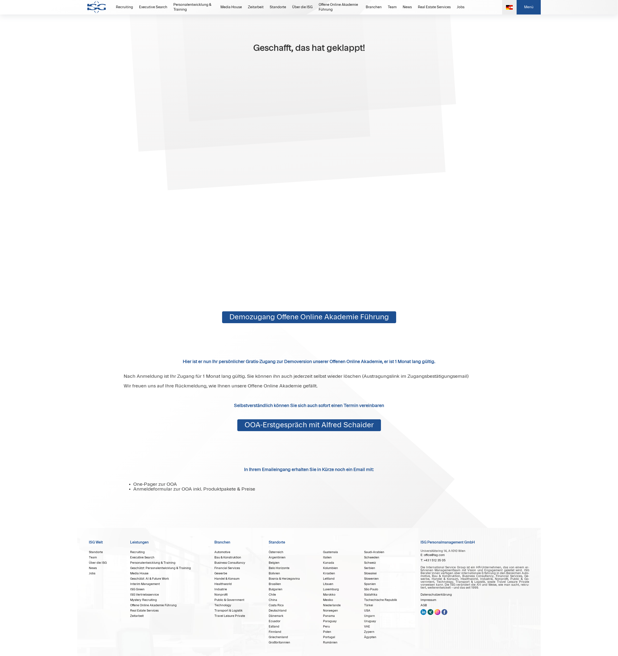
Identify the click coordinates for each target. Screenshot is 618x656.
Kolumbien (330, 568)
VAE (367, 626)
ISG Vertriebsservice (144, 594)
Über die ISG (302, 7)
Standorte (278, 7)
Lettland (329, 578)
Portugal (329, 637)
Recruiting (124, 7)
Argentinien (277, 557)
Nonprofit (221, 594)
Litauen (328, 584)
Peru (326, 626)
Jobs (460, 7)
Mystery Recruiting (143, 600)
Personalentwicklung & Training (192, 7)
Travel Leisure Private (229, 615)
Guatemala (330, 552)
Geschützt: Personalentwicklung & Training (160, 568)
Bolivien (274, 573)
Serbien (369, 568)
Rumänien (330, 642)
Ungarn (369, 615)
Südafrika (370, 594)
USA (367, 610)
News (407, 7)
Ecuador (275, 621)
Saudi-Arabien (374, 552)
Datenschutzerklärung (436, 594)
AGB (424, 605)
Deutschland (278, 610)
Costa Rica (276, 605)
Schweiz (370, 562)
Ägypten (370, 637)
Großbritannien (279, 642)
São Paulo (371, 589)
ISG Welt (96, 542)
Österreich (276, 552)
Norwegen (330, 610)
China (273, 600)
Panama (329, 615)
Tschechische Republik (380, 600)
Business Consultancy (229, 562)
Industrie (220, 589)
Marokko (329, 594)
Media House (231, 7)
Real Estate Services (434, 7)
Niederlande (332, 605)
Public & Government (229, 600)
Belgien (274, 562)
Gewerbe (220, 573)
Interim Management (145, 584)
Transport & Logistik (228, 610)
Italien (327, 557)
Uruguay (370, 621)
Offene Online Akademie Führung (338, 7)
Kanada (328, 562)
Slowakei (370, 573)
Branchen (374, 7)
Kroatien (329, 573)
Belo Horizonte (279, 568)
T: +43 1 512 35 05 (433, 560)
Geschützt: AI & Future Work (149, 578)
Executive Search (153, 7)
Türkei (368, 605)
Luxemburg (331, 589)
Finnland (275, 631)
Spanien (370, 584)
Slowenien (371, 578)
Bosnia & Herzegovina (284, 578)
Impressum (428, 600)
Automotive (222, 552)
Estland (274, 626)
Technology (222, 605)
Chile (272, 594)
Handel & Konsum (226, 578)
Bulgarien (275, 589)
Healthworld (223, 584)
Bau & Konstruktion (227, 557)
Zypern (369, 631)
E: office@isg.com (433, 555)
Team (392, 7)
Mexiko (328, 600)
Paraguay (330, 621)
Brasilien (275, 584)
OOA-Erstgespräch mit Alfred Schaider (309, 425)
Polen (327, 631)
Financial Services (227, 568)
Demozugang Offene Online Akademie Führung (309, 317)
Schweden (371, 557)
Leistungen (139, 542)
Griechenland (278, 637)
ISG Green (137, 589)
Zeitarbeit (256, 7)
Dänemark (276, 615)
